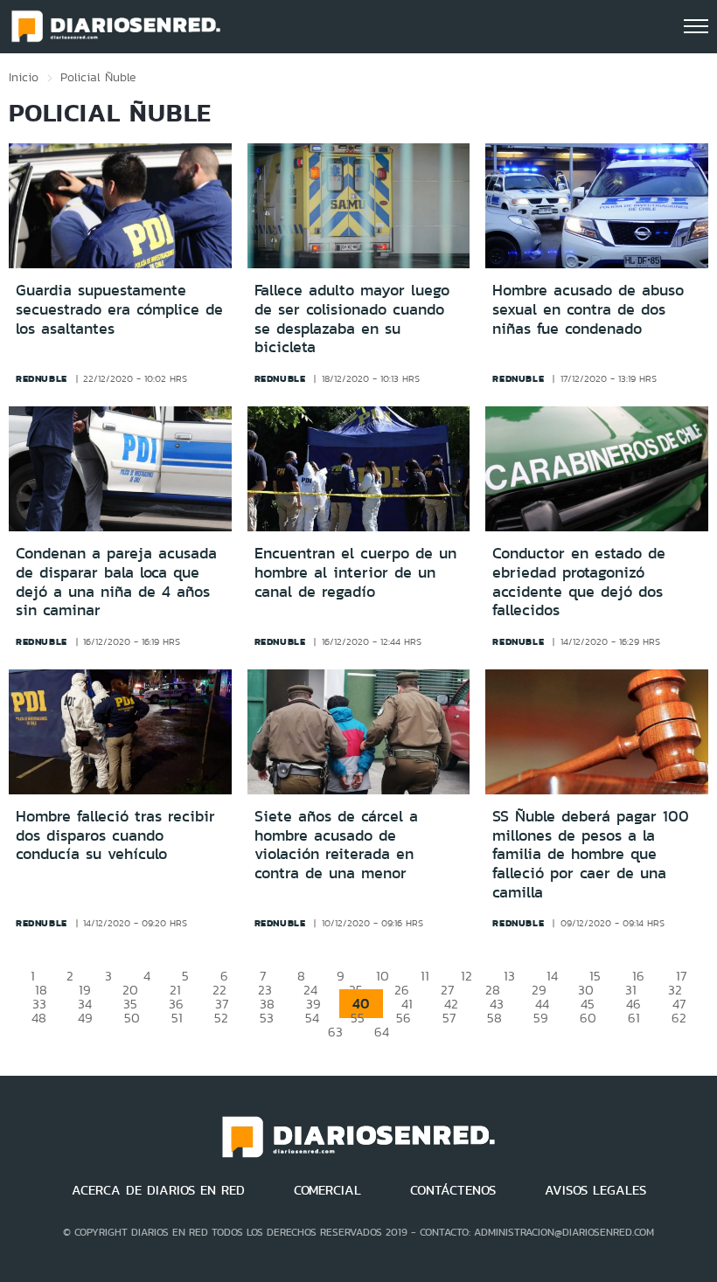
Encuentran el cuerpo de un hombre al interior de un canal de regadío (355, 572)
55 (358, 1017)
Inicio (23, 77)
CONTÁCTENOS (453, 1190)
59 (540, 1017)
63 (335, 1031)
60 (588, 1017)
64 (381, 1031)
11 (425, 976)
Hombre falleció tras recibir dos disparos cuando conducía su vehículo (115, 835)
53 (267, 1017)
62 (679, 1017)
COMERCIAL (327, 1190)
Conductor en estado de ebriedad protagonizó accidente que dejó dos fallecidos (578, 581)
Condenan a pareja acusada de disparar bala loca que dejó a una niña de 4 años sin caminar (116, 581)
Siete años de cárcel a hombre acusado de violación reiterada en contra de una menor (336, 844)
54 (312, 1017)
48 (38, 1017)
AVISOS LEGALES (595, 1190)
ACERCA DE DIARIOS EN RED (158, 1190)
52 (221, 1017)
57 (449, 1017)
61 (634, 1017)
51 (177, 1017)
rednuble (41, 378)
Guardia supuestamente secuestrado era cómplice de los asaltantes (119, 309)
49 (85, 1017)
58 (494, 1017)
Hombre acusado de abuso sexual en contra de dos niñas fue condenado (588, 309)
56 (403, 1017)
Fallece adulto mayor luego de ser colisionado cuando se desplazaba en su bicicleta (351, 318)
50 (132, 1017)
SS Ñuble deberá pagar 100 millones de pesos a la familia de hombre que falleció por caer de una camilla (590, 854)
